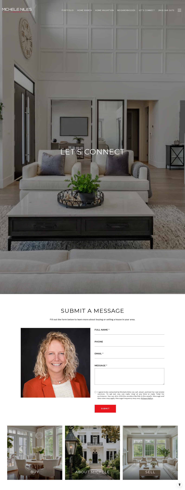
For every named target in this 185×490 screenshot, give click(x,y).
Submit (105, 408)
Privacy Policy (147, 398)
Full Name (101, 329)
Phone (99, 341)
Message (100, 365)
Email (98, 353)
